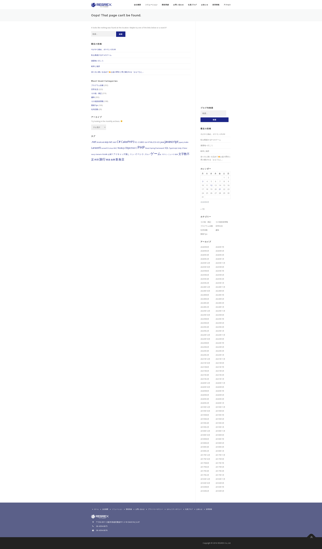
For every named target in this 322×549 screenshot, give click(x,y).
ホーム (96, 509)
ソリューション (151, 5)
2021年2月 (204, 379)
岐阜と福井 (95, 66)
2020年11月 (220, 383)
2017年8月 (204, 463)
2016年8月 (204, 487)
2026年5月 (220, 251)
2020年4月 (204, 399)
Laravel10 (104, 148)
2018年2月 (204, 451)
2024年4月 (204, 303)
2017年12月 (205, 455)
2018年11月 (220, 431)
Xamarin (99, 154)
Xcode (104, 154)
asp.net (108, 141)
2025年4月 (204, 279)
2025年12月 (205, 263)
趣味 (93, 97)
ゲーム (155, 153)
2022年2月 (204, 355)
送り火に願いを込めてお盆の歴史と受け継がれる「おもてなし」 (117, 72)
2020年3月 (220, 399)
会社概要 (137, 5)
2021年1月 (220, 379)
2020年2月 (204, 403)
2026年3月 (220, 255)
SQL (167, 148)
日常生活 (94, 89)
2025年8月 (204, 271)
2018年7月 (220, 439)
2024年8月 (204, 295)
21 (220, 189)
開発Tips (94, 105)
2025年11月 (220, 263)
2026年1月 (220, 259)
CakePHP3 (127, 142)
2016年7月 (220, 487)
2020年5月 (220, 395)
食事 (113, 159)
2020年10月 (205, 387)
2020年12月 (205, 383)
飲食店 (120, 159)
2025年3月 (220, 279)
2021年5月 (220, 371)
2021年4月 (204, 375)
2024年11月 (220, 287)
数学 (176, 154)
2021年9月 (220, 363)
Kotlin (186, 142)
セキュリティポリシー (174, 509)
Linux (111, 148)
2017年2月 (204, 475)
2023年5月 (220, 323)
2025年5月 (220, 275)
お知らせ (204, 5)
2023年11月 (220, 311)
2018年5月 (220, 443)
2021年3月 (220, 375)
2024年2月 (204, 307)
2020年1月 (220, 403)
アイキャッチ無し (121, 154)
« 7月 (202, 209)
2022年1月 (220, 355)
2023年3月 (220, 327)
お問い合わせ (178, 5)
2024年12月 (205, 287)
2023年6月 (204, 323)
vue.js (93, 154)
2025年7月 (220, 271)
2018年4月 (204, 447)
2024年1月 (220, 307)
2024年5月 (220, 299)
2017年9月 (220, 459)
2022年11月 (220, 335)
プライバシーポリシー (155, 509)
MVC (115, 148)
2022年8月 (204, 343)
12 (211, 185)
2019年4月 (204, 423)
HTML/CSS (151, 142)
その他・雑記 (96, 93)
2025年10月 (205, 267)
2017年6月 (204, 467)
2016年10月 (205, 483)
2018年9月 (220, 435)
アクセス (227, 5)
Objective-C (131, 147)
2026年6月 (204, 251)
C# (119, 142)
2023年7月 (220, 319)
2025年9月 (220, 267)
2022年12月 (205, 335)
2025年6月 (204, 275)
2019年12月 (205, 407)
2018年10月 (205, 435)
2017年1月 (220, 475)
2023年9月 (220, 315)
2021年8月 (204, 367)
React (147, 148)
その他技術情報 (97, 101)
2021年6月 (204, 371)
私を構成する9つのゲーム (101, 55)
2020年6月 (204, 395)
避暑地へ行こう (97, 61)
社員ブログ (192, 5)
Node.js (121, 148)
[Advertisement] (215, 64)
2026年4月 (204, 255)
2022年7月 (220, 343)
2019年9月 (220, 411)
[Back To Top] (311, 537)
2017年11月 (220, 455)
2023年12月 (205, 311)
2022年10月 (205, 339)
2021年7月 (220, 367)
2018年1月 (220, 451)
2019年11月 (220, 407)
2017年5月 (220, 467)
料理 (96, 159)
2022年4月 (204, 351)
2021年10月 (205, 363)
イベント (139, 154)
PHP (141, 147)
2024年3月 (220, 303)
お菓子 (110, 154)
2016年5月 (220, 491)
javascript (171, 141)
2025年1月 (220, 283)
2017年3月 (220, 471)
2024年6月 (204, 299)
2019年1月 (220, 427)
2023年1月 (220, 331)
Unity (180, 148)
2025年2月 (204, 283)
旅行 (102, 159)
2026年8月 (204, 247)
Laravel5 (96, 147)
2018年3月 (220, 447)
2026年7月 (220, 247)
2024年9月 (220, 291)
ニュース (171, 154)
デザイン (165, 154)
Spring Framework (157, 148)
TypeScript (173, 148)
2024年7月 (220, 295)
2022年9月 (220, 339)
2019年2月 (204, 427)
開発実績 (165, 5)
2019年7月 (220, 415)
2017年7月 (220, 463)
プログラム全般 (97, 85)
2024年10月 (205, 291)
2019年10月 (205, 411)
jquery (181, 142)
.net (93, 142)
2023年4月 (204, 327)
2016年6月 (204, 491)
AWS (114, 142)
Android (100, 142)
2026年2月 (204, 259)
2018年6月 (204, 443)
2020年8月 (204, 391)
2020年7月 (220, 391)
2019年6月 (204, 419)
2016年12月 (205, 479)
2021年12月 (205, 359)
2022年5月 (220, 347)
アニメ (132, 154)
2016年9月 (220, 483)
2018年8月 (204, 439)
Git (146, 142)
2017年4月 (204, 471)
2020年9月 (220, 387)
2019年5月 (220, 419)
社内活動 (94, 109)
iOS (158, 142)
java (162, 142)
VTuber (184, 148)
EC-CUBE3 (139, 142)
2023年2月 (204, 331)
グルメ (147, 154)
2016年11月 (220, 479)
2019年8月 (204, 415)
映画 (108, 159)
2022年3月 (220, 351)
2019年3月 (220, 423)
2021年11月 (220, 359)
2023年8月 (204, 319)
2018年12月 (205, 431)
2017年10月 (205, 459)
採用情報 (215, 5)
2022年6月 (204, 347)
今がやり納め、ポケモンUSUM (103, 49)
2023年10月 (205, 315)
